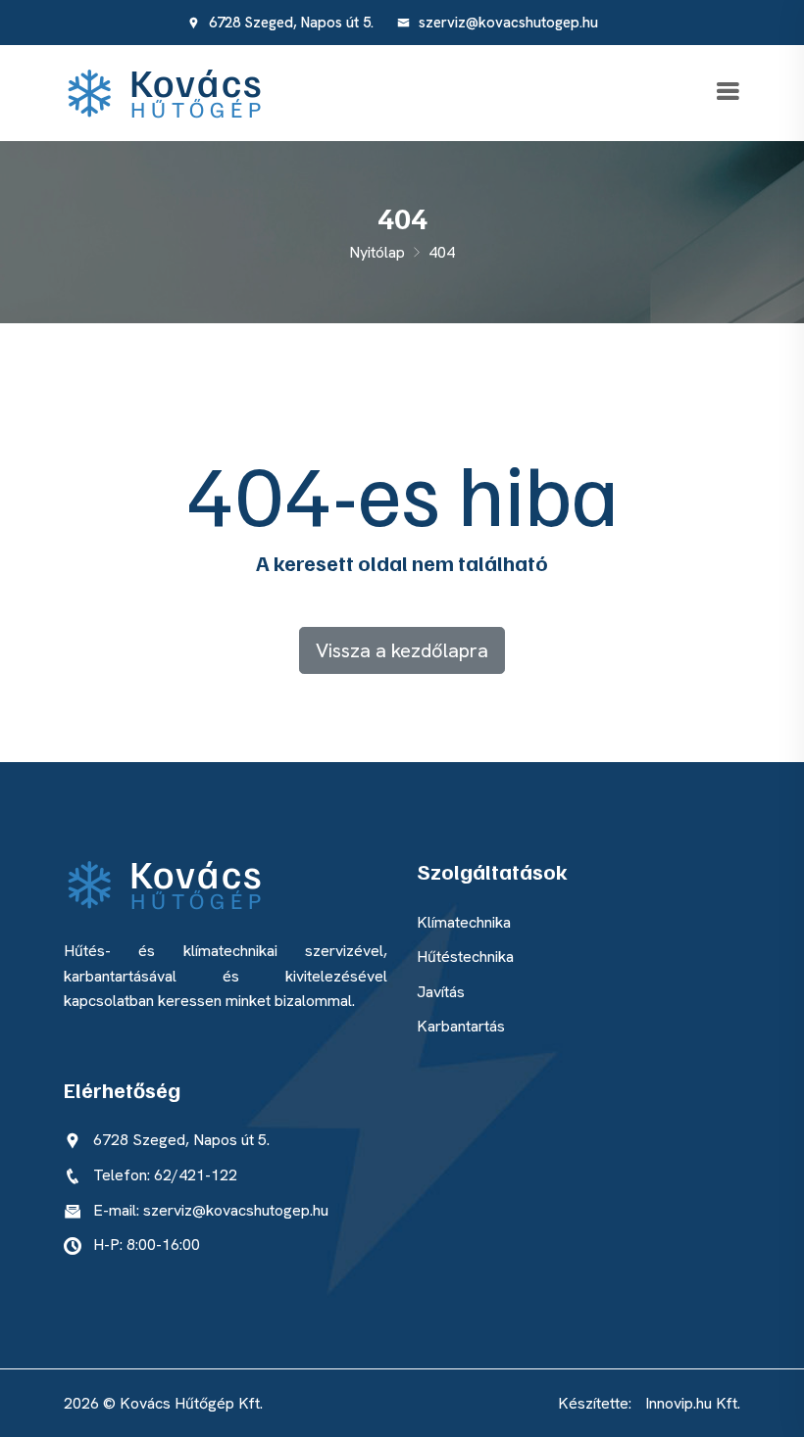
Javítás (441, 992)
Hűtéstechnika (465, 956)
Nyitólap (377, 252)
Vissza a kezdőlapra (402, 650)
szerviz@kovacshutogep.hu (506, 22)
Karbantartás (461, 1026)
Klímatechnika (464, 922)
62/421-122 (195, 1175)
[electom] (173, 91)
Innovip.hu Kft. (692, 1403)
